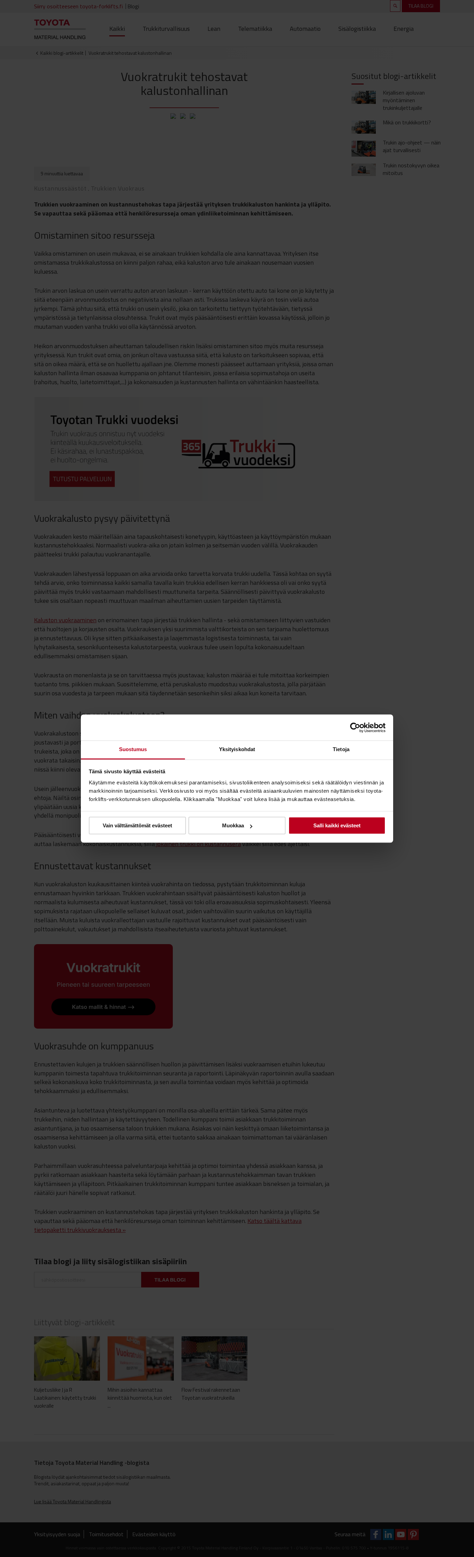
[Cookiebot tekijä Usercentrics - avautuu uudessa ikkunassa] (355, 727)
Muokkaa (233, 825)
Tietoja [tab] (341, 749)
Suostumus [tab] (133, 749)
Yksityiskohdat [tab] (237, 749)
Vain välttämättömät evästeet (137, 825)
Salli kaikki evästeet (337, 825)
